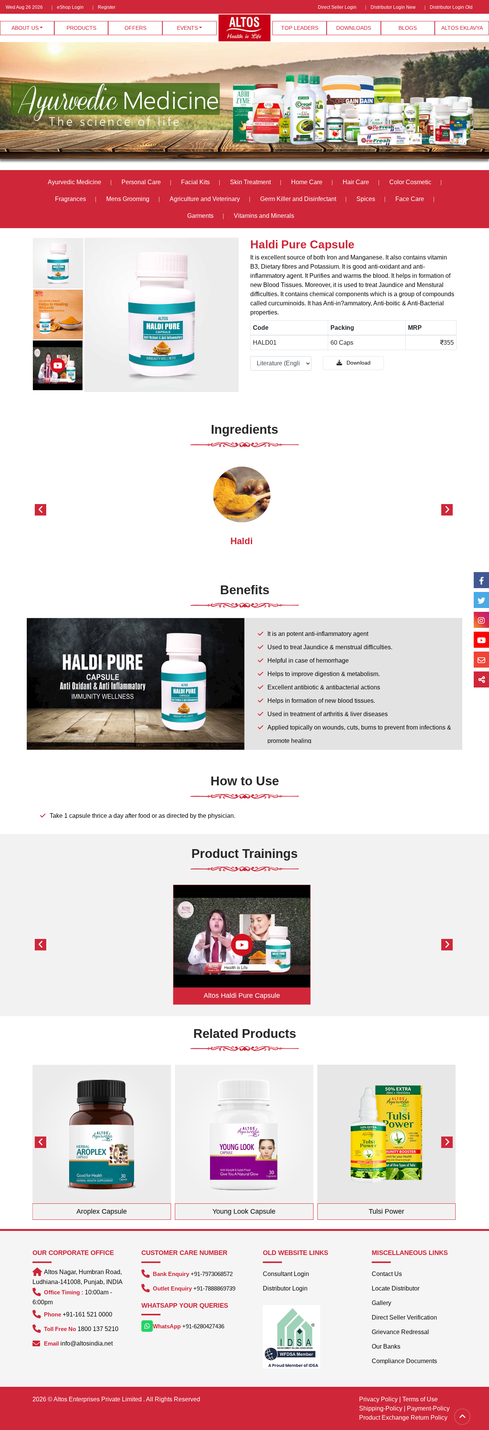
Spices (366, 199)
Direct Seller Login (337, 7)
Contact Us (387, 1274)
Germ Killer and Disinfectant (298, 199)
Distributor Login (285, 1288)
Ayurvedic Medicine (74, 182)
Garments (200, 215)
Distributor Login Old (451, 7)
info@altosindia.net (86, 1343)
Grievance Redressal (400, 1332)
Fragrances (70, 199)
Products (81, 28)
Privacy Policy (378, 1399)
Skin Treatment (250, 182)
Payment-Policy (428, 1408)
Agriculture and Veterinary (205, 199)
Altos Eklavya (462, 28)
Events (187, 28)
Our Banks (386, 1346)
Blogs (407, 28)
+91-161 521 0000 (87, 1314)
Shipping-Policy (380, 1408)
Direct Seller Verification (404, 1317)
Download (358, 363)
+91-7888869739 (214, 1288)
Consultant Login (286, 1274)
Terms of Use (420, 1399)
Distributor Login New (393, 7)
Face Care (409, 199)
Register (106, 7)
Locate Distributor (395, 1288)
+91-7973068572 (212, 1274)
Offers (135, 28)
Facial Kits (195, 182)
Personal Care (141, 182)
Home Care (306, 182)
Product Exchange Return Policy (403, 1417)
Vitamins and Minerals (264, 215)
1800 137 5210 (98, 1329)
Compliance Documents (404, 1361)
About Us (25, 28)
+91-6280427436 (203, 1326)
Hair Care (356, 182)
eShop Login (70, 7)
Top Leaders (299, 28)
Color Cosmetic (410, 182)
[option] (58, 263)
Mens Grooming (127, 199)
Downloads (353, 28)
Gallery (381, 1303)
